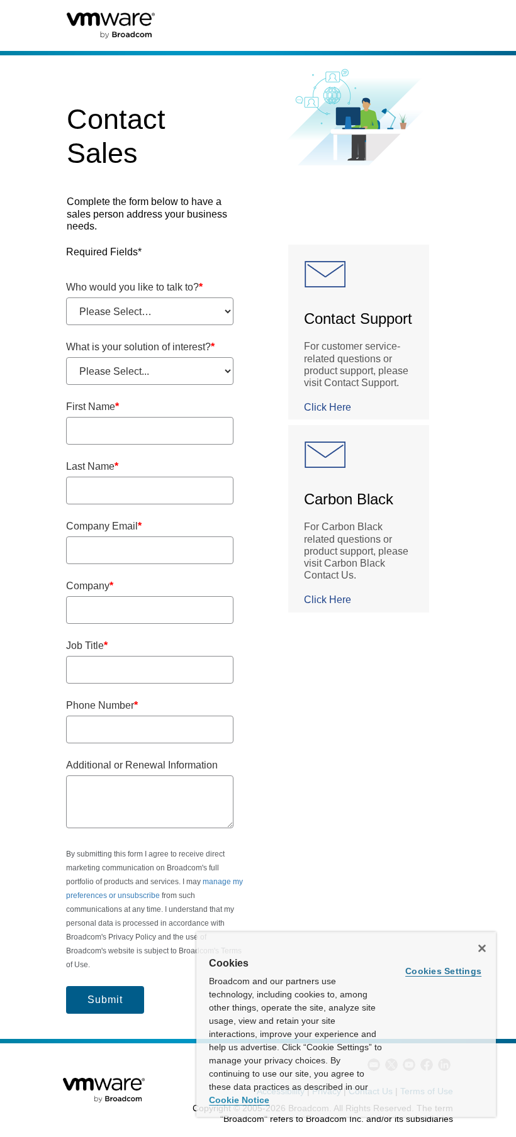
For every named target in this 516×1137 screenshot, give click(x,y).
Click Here (327, 407)
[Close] (482, 948)
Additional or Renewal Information (142, 765)
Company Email (104, 526)
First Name (92, 406)
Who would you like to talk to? (134, 287)
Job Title (87, 645)
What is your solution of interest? (140, 346)
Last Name (92, 466)
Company (89, 585)
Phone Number (102, 705)
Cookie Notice (239, 1100)
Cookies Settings (443, 971)
